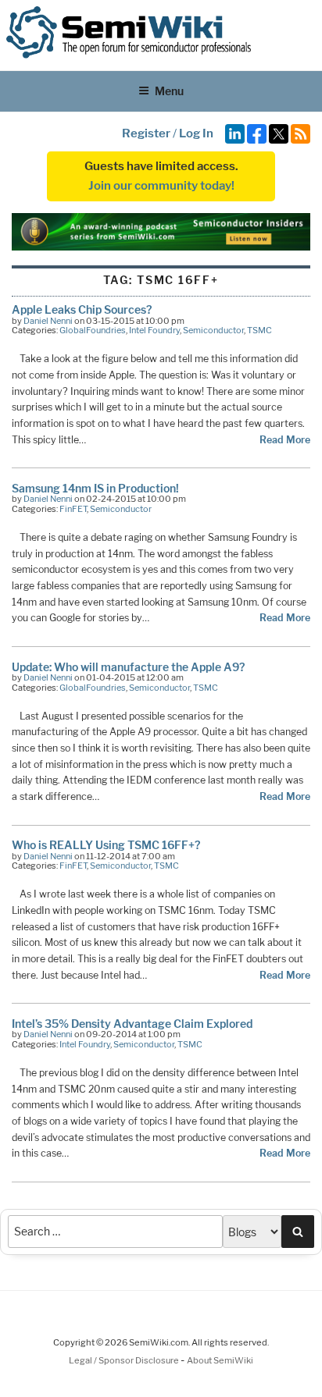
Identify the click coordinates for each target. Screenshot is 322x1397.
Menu (169, 91)
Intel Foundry (154, 330)
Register (146, 133)
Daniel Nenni (48, 320)
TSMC (259, 330)
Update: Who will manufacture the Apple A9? (128, 667)
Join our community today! (161, 186)
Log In (196, 133)
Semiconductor (213, 330)
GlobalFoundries (92, 330)
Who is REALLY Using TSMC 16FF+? (106, 844)
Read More (284, 440)
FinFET (73, 508)
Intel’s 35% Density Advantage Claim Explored (132, 1023)
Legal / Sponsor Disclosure (125, 1360)
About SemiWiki (220, 1360)
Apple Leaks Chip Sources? (82, 309)
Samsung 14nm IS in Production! (95, 488)
